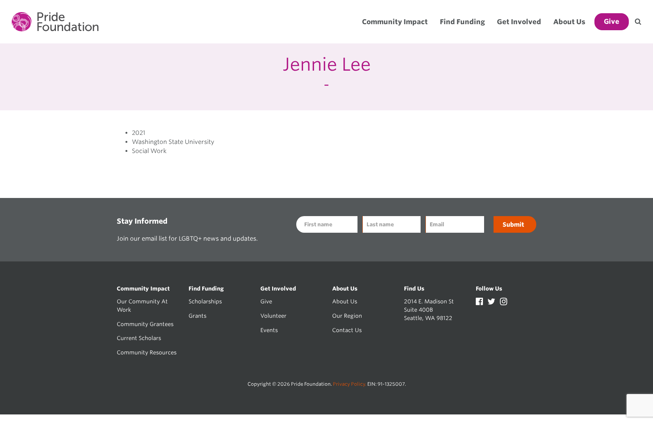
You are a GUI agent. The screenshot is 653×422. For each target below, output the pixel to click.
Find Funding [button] (462, 22)
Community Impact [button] (395, 22)
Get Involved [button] (519, 22)
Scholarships (205, 301)
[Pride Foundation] (55, 22)
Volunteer (273, 315)
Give (266, 301)
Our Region (347, 315)
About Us (344, 301)
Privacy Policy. (349, 384)
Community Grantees (145, 324)
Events (269, 330)
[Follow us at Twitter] (492, 302)
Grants (197, 315)
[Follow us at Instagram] (503, 302)
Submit (513, 224)
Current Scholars (139, 338)
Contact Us (347, 330)
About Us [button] (569, 22)
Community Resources (146, 352)
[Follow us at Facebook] (480, 302)
